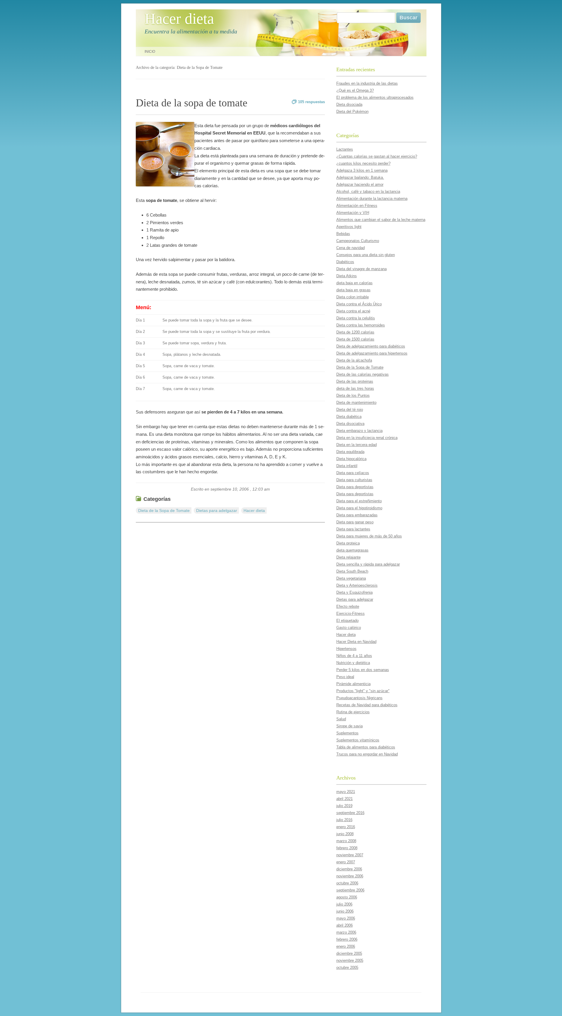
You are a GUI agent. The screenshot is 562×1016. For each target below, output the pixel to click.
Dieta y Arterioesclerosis (357, 585)
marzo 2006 (346, 932)
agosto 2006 (346, 897)
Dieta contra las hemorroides (360, 325)
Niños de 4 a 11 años (354, 655)
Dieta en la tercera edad (356, 445)
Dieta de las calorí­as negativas (362, 374)
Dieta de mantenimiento (356, 402)
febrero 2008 (346, 848)
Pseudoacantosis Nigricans (359, 698)
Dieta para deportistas (354, 487)
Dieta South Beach (352, 571)
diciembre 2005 (349, 953)
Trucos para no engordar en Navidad (367, 754)
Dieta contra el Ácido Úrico (359, 304)
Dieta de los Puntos (353, 395)
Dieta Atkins (346, 276)
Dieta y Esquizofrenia (354, 592)
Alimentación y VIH (352, 212)
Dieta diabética (348, 416)
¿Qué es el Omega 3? (355, 90)
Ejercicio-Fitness (350, 613)
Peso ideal (345, 677)
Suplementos (347, 733)
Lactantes (344, 149)
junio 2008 (345, 834)
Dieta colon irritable (352, 297)
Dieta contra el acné (353, 311)
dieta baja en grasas (353, 290)
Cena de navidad (350, 248)
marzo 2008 (346, 841)
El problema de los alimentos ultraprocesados (375, 97)
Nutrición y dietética (353, 663)
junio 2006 (345, 911)
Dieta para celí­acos (352, 473)
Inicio (150, 52)
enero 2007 (345, 862)
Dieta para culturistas (354, 480)
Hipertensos (346, 648)
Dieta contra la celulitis (355, 318)
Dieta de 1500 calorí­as (355, 339)
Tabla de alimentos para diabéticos (365, 747)
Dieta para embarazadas (357, 515)
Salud (341, 719)
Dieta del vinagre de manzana (361, 269)
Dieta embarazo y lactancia (359, 430)
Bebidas (343, 234)
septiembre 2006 (350, 890)
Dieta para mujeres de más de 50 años (369, 536)
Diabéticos (345, 262)
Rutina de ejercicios (353, 712)
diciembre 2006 (349, 869)
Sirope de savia (349, 726)
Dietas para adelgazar (216, 510)
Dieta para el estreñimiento (359, 501)
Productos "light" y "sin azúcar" (363, 691)
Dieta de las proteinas (354, 381)
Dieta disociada (349, 104)
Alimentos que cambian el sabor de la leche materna (380, 219)
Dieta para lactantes (353, 529)
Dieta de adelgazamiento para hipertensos (371, 353)
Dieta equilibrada (350, 452)
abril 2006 (344, 925)
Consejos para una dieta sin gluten (365, 255)
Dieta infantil (346, 466)
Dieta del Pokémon (352, 111)
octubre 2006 (347, 883)
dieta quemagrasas (352, 550)
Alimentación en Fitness (356, 205)
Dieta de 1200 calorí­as (355, 332)
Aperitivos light (348, 226)
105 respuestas (311, 102)
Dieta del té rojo (349, 409)
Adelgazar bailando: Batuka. (360, 177)
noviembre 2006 (349, 876)
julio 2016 (344, 820)
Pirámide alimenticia (353, 684)
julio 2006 (344, 904)
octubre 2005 (347, 967)
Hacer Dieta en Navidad (356, 641)
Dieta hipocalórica (351, 459)
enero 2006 (345, 946)
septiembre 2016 (350, 813)
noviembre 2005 (349, 960)
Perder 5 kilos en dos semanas (362, 670)
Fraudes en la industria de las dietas (367, 83)
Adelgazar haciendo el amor (359, 184)
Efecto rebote (347, 606)
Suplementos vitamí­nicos (357, 740)
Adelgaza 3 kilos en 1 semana (362, 170)
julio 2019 (344, 806)
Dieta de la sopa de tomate (191, 103)
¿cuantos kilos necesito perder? (363, 163)
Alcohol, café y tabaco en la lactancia (368, 191)
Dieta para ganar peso (354, 522)
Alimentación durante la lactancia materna (371, 198)
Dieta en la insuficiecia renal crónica (366, 437)
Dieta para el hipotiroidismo (359, 508)
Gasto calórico (348, 627)
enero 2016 (345, 827)
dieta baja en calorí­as (354, 283)
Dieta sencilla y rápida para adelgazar (368, 564)
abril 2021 (344, 799)
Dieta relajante (348, 557)
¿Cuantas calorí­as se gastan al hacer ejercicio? (376, 156)
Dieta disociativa (350, 423)
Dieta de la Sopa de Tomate (164, 510)
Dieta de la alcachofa (354, 360)
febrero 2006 (346, 939)
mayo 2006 (345, 918)
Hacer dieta (179, 18)
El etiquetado (347, 620)
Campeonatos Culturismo (357, 241)
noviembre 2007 (349, 855)
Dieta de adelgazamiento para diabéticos (370, 346)
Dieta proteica (348, 543)
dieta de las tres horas (355, 388)
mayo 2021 (345, 791)
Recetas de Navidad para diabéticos (366, 705)
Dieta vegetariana (351, 578)
